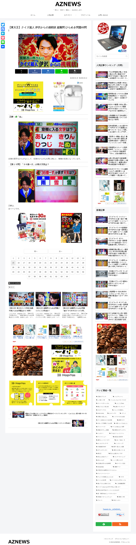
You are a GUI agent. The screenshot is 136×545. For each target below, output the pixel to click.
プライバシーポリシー (122, 539)
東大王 (12, 287)
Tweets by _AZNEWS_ (112, 509)
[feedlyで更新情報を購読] (104, 524)
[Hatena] (3, 33)
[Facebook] (3, 29)
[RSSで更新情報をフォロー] (120, 524)
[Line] (3, 42)
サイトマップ (108, 539)
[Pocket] (3, 38)
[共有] (3, 46)
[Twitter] (3, 24)
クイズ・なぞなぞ (15, 283)
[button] (75, 71)
